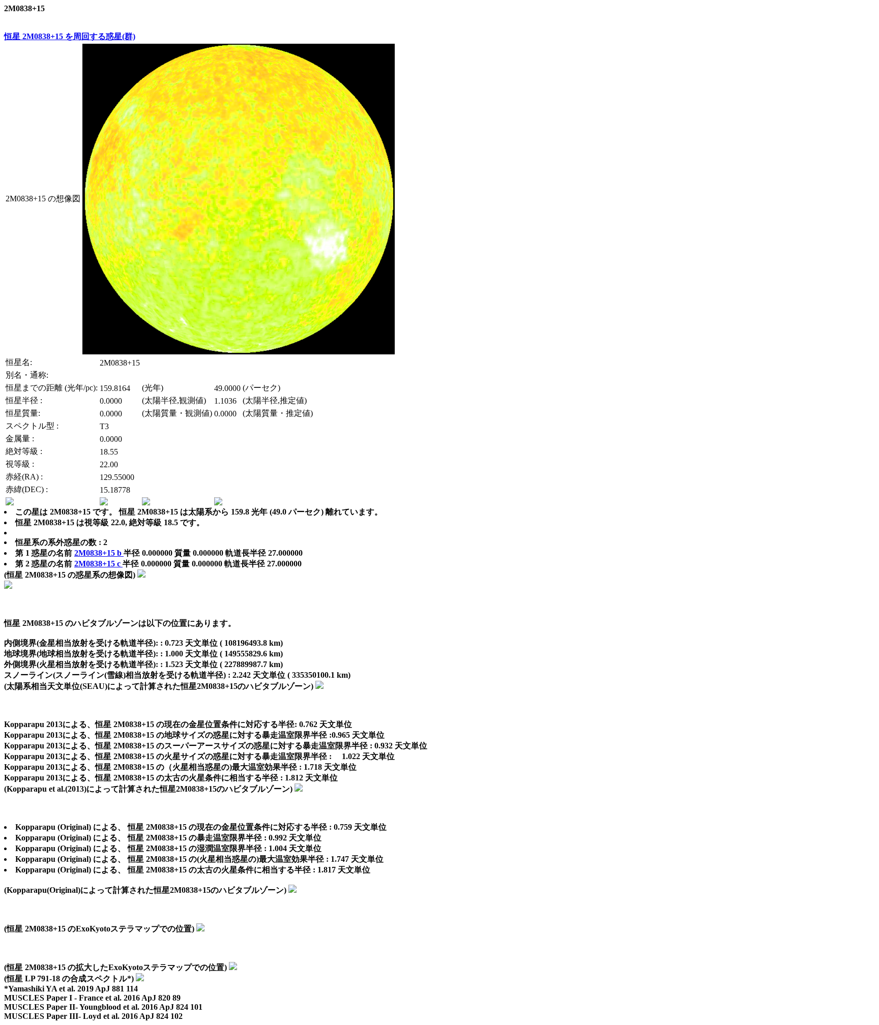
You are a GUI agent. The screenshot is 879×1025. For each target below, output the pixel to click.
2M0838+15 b (99, 553)
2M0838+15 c (98, 563)
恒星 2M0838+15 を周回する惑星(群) (69, 36)
